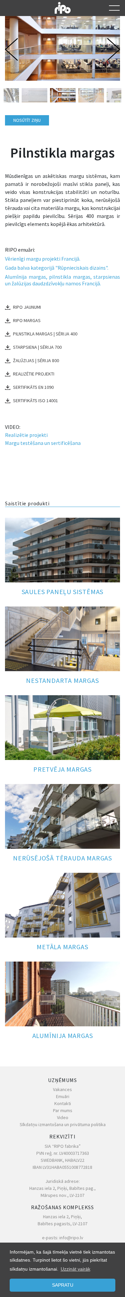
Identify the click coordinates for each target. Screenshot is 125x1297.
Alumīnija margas (62, 1035)
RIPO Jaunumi (27, 307)
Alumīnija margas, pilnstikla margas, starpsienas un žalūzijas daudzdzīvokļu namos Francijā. (62, 279)
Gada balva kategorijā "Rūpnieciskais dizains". (56, 267)
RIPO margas (27, 320)
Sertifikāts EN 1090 (33, 387)
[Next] (112, 49)
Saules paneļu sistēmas (63, 591)
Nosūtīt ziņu (27, 120)
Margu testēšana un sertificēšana (43, 443)
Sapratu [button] (62, 1285)
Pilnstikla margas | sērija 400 (45, 334)
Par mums (62, 1110)
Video (62, 1117)
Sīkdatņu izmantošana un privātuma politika (63, 1124)
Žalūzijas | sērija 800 (36, 360)
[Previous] (13, 49)
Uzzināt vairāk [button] (75, 1269)
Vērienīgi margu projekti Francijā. (42, 258)
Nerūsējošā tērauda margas (62, 858)
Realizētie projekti (33, 374)
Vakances (62, 1089)
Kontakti (62, 1103)
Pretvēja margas (62, 769)
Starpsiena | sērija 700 (37, 347)
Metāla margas (62, 947)
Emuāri (62, 1096)
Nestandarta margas (62, 680)
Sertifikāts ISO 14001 (35, 401)
